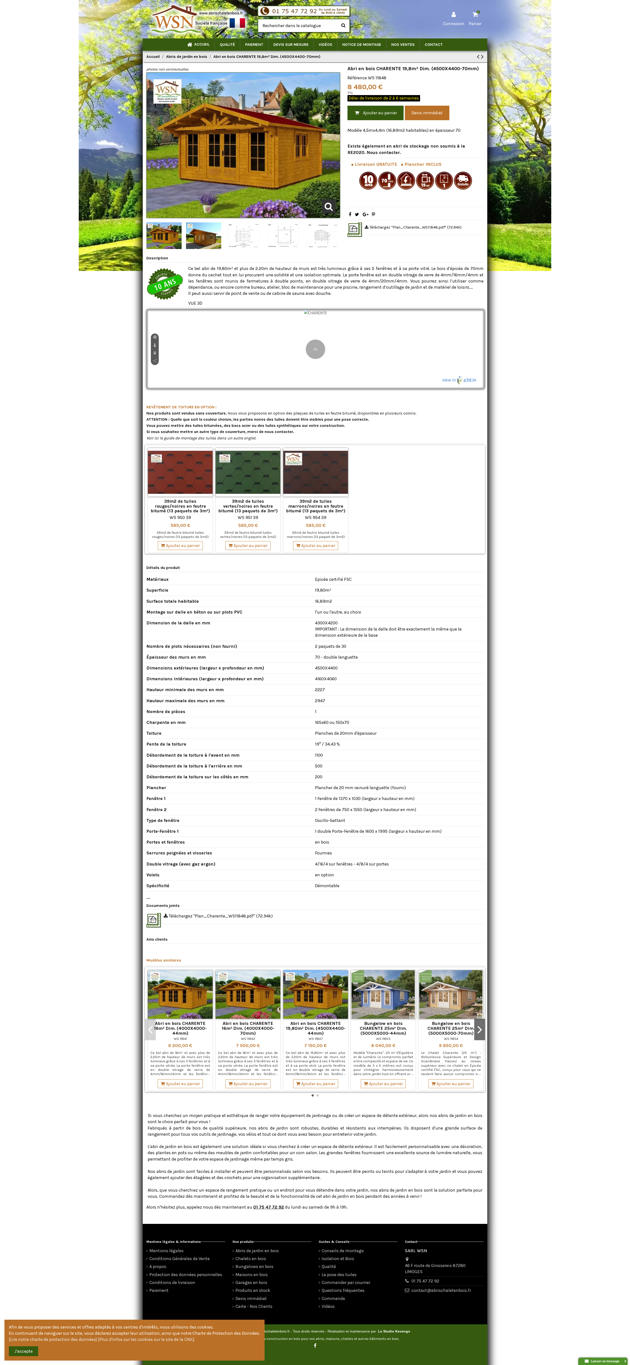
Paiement (159, 1290)
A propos (157, 1266)
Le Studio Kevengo (394, 1331)
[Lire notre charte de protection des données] (53, 1339)
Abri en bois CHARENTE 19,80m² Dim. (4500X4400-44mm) (316, 1028)
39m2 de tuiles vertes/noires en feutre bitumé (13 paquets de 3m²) (248, 506)
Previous (150, 1029)
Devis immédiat (427, 113)
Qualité (329, 1266)
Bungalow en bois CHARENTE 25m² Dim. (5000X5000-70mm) (450, 1028)
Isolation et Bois (338, 1258)
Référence (357, 78)
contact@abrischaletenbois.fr (441, 1290)
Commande (333, 1298)
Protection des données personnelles (185, 1274)
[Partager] (350, 214)
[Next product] (482, 57)
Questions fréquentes (343, 1290)
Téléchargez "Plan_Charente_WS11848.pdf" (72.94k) (414, 227)
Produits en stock (253, 1290)
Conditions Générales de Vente (179, 1258)
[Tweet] (357, 214)
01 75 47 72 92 (268, 1207)
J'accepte (24, 1351)
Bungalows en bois (254, 1266)
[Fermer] (584, 1361)
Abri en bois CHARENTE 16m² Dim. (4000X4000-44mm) (180, 1028)
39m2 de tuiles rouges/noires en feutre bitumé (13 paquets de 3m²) (180, 506)
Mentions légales (166, 1250)
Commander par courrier (346, 1282)
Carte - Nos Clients (254, 1306)
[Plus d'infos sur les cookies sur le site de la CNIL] (146, 1339)
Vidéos (328, 1306)
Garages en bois (251, 1282)
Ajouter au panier (380, 113)
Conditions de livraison (172, 1282)
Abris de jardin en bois (257, 1250)
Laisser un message (604, 1361)
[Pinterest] (373, 214)
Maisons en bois (252, 1274)
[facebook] (315, 1345)
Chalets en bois (251, 1258)
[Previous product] (479, 57)
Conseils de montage (343, 1250)
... (148, 897)
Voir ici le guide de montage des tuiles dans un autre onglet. (201, 438)
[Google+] (365, 214)
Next (479, 1029)
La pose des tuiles (339, 1274)
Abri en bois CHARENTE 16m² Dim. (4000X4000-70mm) (248, 1028)
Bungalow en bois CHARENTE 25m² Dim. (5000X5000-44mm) (383, 1028)
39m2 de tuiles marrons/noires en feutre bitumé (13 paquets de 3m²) (315, 506)
